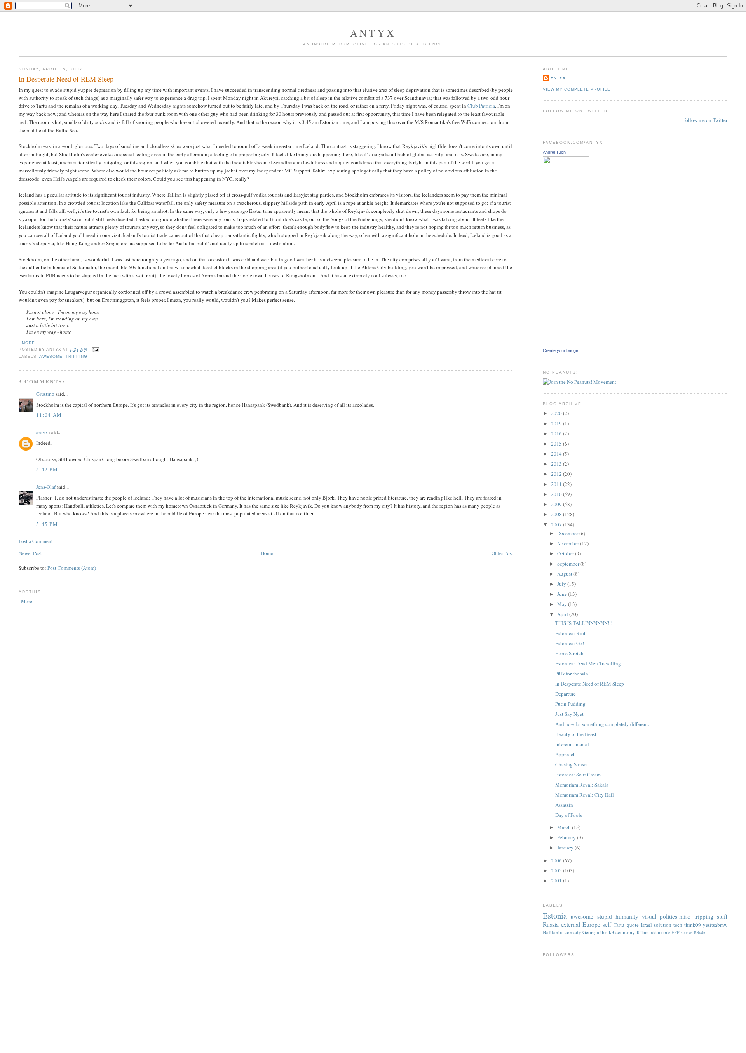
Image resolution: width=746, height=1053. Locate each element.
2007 (557, 524)
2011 (557, 483)
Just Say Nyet (569, 713)
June (562, 593)
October (566, 553)
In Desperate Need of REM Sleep (66, 79)
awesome (51, 356)
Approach (565, 754)
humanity (626, 916)
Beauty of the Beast (575, 734)
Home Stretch (569, 653)
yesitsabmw (715, 924)
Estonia (555, 915)
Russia (551, 924)
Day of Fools (568, 814)
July (562, 583)
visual (649, 916)
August (565, 573)
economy (625, 932)
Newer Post (30, 553)
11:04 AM (49, 414)
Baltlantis (553, 932)
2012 (557, 473)
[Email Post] (95, 349)
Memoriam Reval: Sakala (581, 784)
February (567, 837)
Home (267, 553)
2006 (557, 860)
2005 (557, 870)
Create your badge (560, 350)
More (28, 343)
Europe (591, 924)
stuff (722, 916)
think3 (607, 932)
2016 (557, 433)
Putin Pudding (570, 703)
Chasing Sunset (571, 764)
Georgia (590, 932)
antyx (42, 432)
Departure (565, 693)
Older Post (502, 553)
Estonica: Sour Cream (578, 774)
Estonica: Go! (569, 643)
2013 (557, 463)
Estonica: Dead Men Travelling (588, 663)
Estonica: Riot (570, 633)
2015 (557, 443)
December (568, 533)
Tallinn (642, 932)
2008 (557, 514)
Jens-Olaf (46, 486)
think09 (692, 924)
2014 (557, 453)
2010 (557, 494)
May (562, 603)
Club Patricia (481, 105)
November (568, 543)
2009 (557, 504)
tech (677, 924)
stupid (604, 916)
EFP (675, 932)
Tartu (619, 924)
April (563, 614)
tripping (76, 356)
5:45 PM (47, 523)
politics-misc (675, 916)
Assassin (564, 804)
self (607, 924)
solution (662, 924)
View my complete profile (576, 89)
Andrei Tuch (554, 152)
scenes (687, 932)
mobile (664, 932)
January (566, 847)
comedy (573, 932)
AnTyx (373, 32)
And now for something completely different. (602, 724)
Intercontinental (572, 744)
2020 (557, 413)
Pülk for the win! (572, 673)
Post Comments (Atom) (71, 567)
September (568, 563)
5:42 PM (47, 469)
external (570, 924)
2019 (557, 423)
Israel (646, 924)
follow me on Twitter (705, 120)
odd (653, 932)
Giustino (45, 393)
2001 (557, 880)
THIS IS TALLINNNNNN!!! (583, 623)
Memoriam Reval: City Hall (584, 794)
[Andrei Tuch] (566, 342)
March (564, 827)
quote (633, 924)
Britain (699, 932)
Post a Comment (36, 541)
